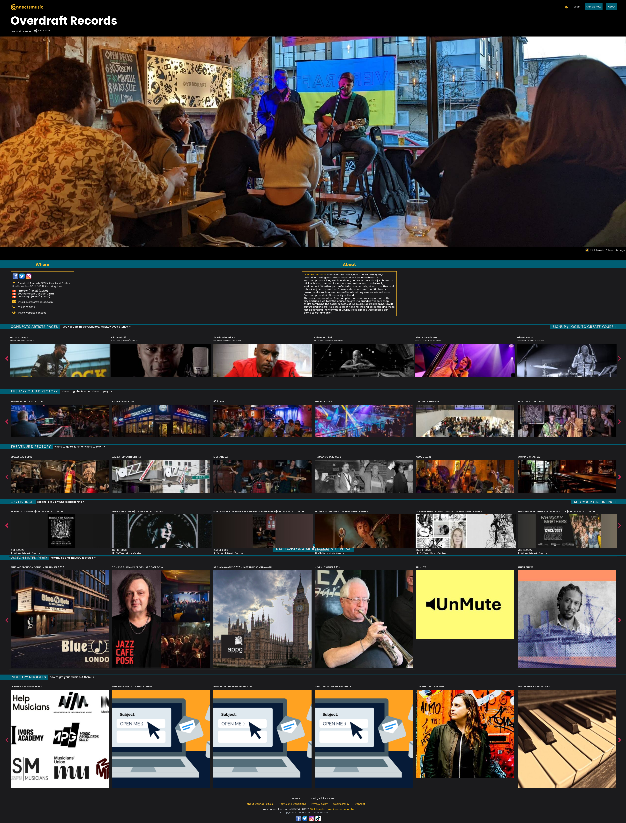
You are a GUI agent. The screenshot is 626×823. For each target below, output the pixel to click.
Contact (360, 804)
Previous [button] (6, 357)
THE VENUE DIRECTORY (31, 446)
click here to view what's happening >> (61, 502)
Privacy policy (320, 804)
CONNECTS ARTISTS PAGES (34, 326)
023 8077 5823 (26, 307)
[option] (59, 355)
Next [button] (619, 357)
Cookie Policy (341, 804)
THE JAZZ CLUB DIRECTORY (34, 391)
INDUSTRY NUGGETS (28, 677)
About (611, 6)
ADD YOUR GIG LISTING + (595, 501)
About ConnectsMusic (260, 804)
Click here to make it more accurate (332, 809)
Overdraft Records (315, 274)
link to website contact (32, 312)
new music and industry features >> (73, 557)
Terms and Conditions (292, 804)
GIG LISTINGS (22, 501)
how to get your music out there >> (71, 677)
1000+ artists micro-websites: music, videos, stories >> (96, 326)
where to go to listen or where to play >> (86, 391)
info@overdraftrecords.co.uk (35, 301)
